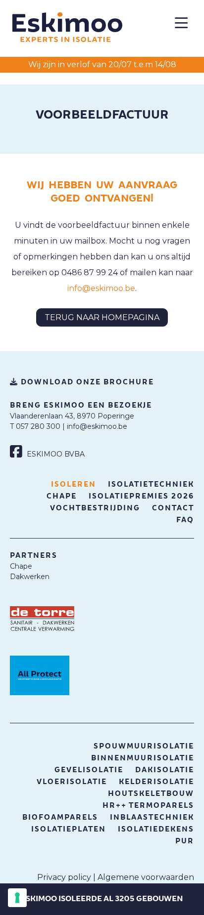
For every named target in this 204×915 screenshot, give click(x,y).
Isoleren (73, 484)
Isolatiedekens (156, 829)
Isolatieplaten (68, 829)
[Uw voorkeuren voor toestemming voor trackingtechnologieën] (17, 897)
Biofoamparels (60, 817)
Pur (184, 841)
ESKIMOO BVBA (55, 454)
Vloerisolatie (72, 782)
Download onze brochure (86, 382)
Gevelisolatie (88, 770)
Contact (173, 508)
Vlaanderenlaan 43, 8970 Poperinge (72, 416)
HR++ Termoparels (148, 805)
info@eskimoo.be (101, 288)
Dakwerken (30, 576)
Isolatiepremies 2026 (141, 496)
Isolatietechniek (151, 484)
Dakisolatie (164, 770)
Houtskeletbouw (151, 793)
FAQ (185, 520)
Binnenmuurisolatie (142, 758)
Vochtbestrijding (95, 508)
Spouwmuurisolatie (144, 746)
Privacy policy (64, 877)
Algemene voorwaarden (146, 877)
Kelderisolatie (156, 782)
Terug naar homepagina (102, 317)
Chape (62, 496)
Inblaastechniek (152, 817)
